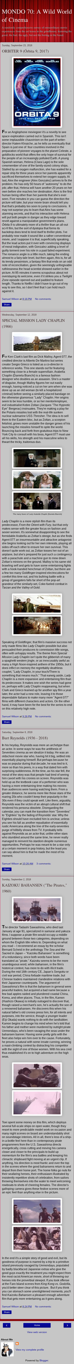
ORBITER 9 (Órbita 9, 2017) (25, 51)
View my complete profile (30, 1349)
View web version (37, 1332)
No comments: (43, 298)
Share (7, 304)
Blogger (44, 1360)
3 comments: (43, 863)
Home (37, 1325)
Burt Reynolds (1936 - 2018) (25, 737)
